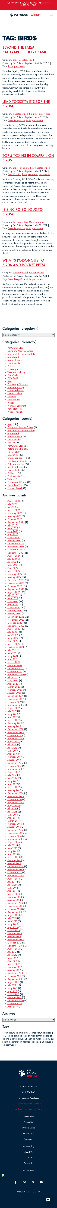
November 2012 (15, 939)
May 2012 (12, 958)
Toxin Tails (12, 375)
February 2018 (14, 756)
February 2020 (14, 689)
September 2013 (15, 912)
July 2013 (12, 918)
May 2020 (13, 680)
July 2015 (12, 845)
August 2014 (13, 878)
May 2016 (12, 814)
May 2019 (12, 714)
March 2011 (13, 994)
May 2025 (12, 531)
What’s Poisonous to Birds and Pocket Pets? (23, 262)
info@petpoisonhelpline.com (28, 1103)
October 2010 (14, 1003)
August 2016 (13, 805)
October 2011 (14, 976)
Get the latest (28, 1170)
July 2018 (12, 744)
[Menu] (52, 14)
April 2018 (12, 753)
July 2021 (12, 650)
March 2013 (13, 930)
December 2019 (15, 695)
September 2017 (15, 769)
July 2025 (12, 525)
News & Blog (28, 1146)
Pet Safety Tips (42, 113)
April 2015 (12, 854)
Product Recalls (15, 411)
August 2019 (13, 708)
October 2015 (14, 836)
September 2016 (15, 802)
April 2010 (12, 1006)
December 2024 (15, 543)
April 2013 (12, 927)
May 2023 (12, 601)
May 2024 (12, 564)
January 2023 (14, 613)
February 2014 (14, 897)
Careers (28, 1157)
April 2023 (12, 604)
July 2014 (12, 881)
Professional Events (17, 405)
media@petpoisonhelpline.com (28, 1109)
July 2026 (12, 504)
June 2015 (12, 848)
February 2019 (14, 723)
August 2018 (13, 741)
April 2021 (12, 659)
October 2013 (14, 909)
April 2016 (12, 817)
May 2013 (12, 924)
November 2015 (15, 833)
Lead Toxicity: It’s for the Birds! (26, 104)
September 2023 (16, 589)
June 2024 (12, 561)
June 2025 (12, 528)
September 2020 (16, 674)
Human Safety (14, 393)
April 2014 (12, 890)
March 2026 (13, 510)
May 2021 (12, 656)
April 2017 (12, 784)
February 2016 (14, 823)
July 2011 (11, 985)
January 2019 (14, 726)
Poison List (28, 1122)
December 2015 (15, 830)
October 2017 (14, 766)
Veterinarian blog (16, 372)
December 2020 (15, 668)
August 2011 (13, 982)
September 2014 (15, 875)
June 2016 (12, 811)
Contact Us (28, 1163)
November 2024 (15, 546)
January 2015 (14, 863)
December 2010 (15, 1000)
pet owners (19, 66)
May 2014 (12, 887)
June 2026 (12, 507)
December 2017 (15, 763)
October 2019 (14, 702)
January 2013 (14, 936)
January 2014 (14, 900)
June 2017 (12, 778)
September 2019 (15, 705)
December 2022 (15, 616)
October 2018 (14, 735)
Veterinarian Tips (15, 387)
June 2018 (12, 747)
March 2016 (13, 820)
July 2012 (12, 951)
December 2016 (15, 793)
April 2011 (12, 991)
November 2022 (15, 619)
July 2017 (12, 775)
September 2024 (16, 552)
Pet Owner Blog (15, 347)
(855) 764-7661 (28, 5)
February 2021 (14, 665)
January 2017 (14, 790)
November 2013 (15, 906)
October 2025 (14, 519)
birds (10, 66)
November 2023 (15, 583)
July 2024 (12, 558)
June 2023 (12, 598)
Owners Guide (28, 1127)
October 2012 (14, 942)
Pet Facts (11, 396)
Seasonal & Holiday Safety (21, 354)
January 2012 (14, 970)
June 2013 (12, 921)
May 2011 (12, 988)
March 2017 (13, 787)
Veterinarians (28, 1133)
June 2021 (12, 653)
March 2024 (13, 571)
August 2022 (13, 628)
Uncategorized (26, 59)
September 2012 (15, 945)
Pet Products (13, 399)
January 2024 (14, 577)
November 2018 (15, 732)
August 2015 (13, 842)
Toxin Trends (13, 363)
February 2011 (14, 997)
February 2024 (14, 574)
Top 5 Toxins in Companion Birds (28, 158)
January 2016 (14, 826)
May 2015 (12, 851)
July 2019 (12, 711)
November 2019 (15, 699)
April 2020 (12, 683)
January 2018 (14, 759)
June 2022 (12, 635)
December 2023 (15, 580)
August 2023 (13, 592)
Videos (10, 402)
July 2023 (12, 595)
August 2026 (13, 500)
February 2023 (14, 610)
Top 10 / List (14, 174)
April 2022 (12, 641)
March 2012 (13, 964)
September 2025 (16, 522)
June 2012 (12, 954)
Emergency (28, 1139)
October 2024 (14, 549)
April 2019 (12, 717)
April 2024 (12, 568)
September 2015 (15, 839)
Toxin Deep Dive (16, 120)
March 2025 (13, 537)
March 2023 (13, 607)
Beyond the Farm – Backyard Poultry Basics (25, 49)
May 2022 (12, 638)
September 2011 (15, 979)
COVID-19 (12, 378)
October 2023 (14, 586)
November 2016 (15, 796)
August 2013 (13, 915)
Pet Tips (11, 366)
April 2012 (12, 961)
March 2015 (13, 857)
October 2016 (14, 799)
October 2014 (14, 872)
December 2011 (15, 973)
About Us (28, 1152)
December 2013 (15, 903)
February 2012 (14, 967)
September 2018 (15, 738)
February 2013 (14, 933)
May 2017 (12, 781)
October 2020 (14, 671)
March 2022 (13, 644)
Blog (15, 59)
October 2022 (14, 622)
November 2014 (15, 869)
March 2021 (13, 662)
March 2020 (13, 686)
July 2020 (12, 677)
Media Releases (15, 390)
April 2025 (12, 534)
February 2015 (14, 860)
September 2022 (16, 625)
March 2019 (13, 720)
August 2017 (13, 772)
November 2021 (15, 647)
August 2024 (13, 555)
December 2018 (15, 729)
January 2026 (14, 516)
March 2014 (13, 894)
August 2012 (13, 948)
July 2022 (12, 631)
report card (13, 357)
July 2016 (12, 808)
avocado (33, 174)
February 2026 (14, 513)
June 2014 (12, 884)
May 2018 (12, 750)
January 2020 (14, 692)
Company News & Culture (20, 350)
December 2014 (15, 866)
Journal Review (14, 360)
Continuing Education (17, 384)
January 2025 (14, 540)
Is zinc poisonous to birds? (22, 212)
